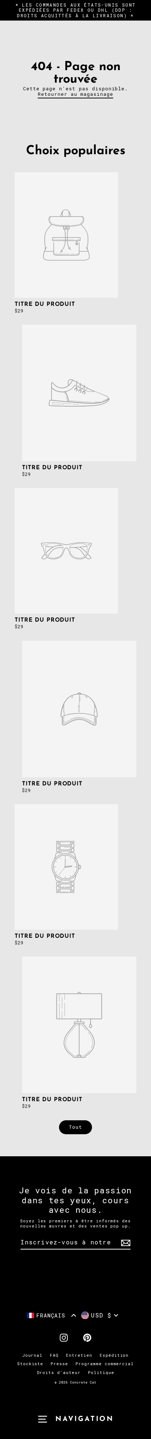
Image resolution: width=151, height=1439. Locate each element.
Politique (101, 1372)
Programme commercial (105, 1364)
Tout (75, 1127)
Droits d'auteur (59, 1372)
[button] (52, 1315)
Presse (59, 1364)
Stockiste (30, 1364)
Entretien (79, 1355)
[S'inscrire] (124, 1243)
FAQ (54, 1355)
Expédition (114, 1355)
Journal (32, 1355)
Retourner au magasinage (75, 94)
